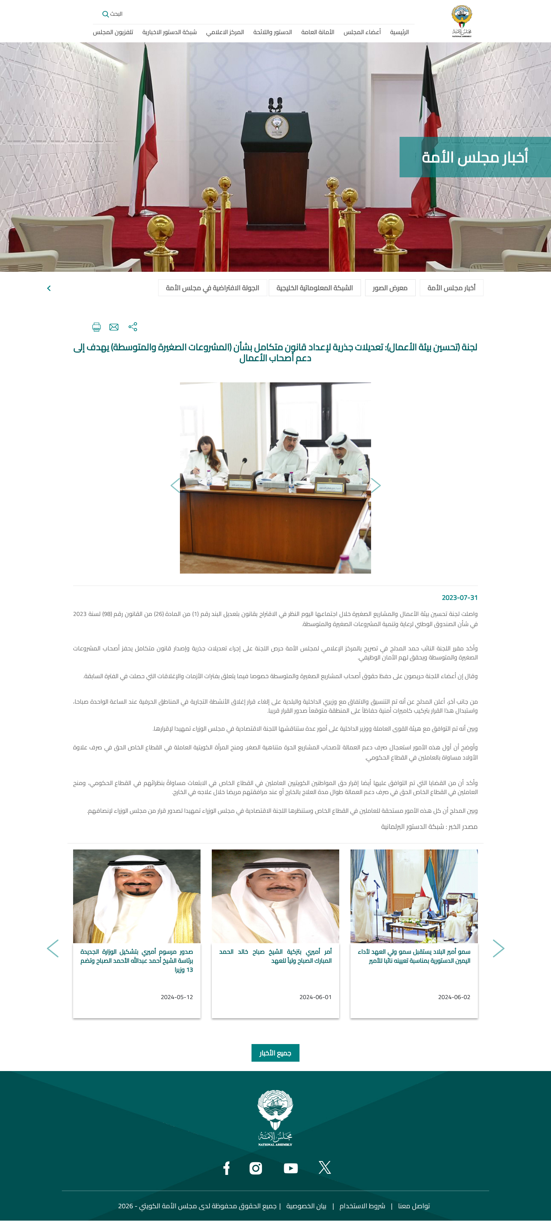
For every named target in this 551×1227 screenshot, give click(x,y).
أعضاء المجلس (362, 31)
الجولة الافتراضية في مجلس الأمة (212, 288)
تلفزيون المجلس (113, 31)
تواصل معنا (414, 1206)
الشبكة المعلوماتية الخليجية (315, 288)
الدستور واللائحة (272, 31)
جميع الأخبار (275, 1053)
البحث (116, 13)
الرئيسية (399, 31)
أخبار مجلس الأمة (452, 288)
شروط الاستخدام (362, 1206)
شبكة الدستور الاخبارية (169, 31)
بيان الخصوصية (306, 1206)
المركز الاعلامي (225, 31)
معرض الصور (390, 288)
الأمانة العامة (317, 31)
